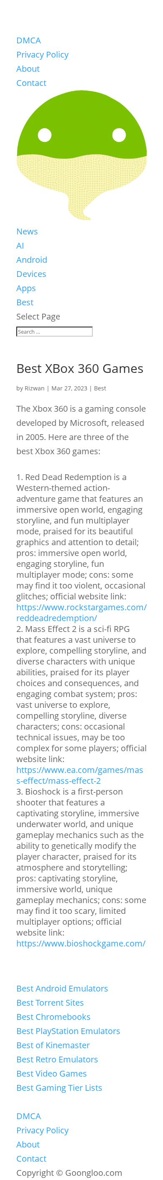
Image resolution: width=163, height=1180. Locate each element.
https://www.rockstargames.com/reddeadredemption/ (81, 612)
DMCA (28, 40)
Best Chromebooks (53, 1016)
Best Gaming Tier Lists (59, 1087)
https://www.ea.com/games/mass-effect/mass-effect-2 (79, 775)
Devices (31, 273)
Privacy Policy (42, 54)
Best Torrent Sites (50, 1002)
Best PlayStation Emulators (68, 1031)
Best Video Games (51, 1073)
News (27, 231)
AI (20, 245)
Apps (26, 288)
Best (24, 302)
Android (31, 259)
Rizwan (35, 388)
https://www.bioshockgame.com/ (80, 943)
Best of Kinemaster (53, 1045)
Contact (31, 82)
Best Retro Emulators (57, 1059)
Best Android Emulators (62, 988)
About (28, 68)
